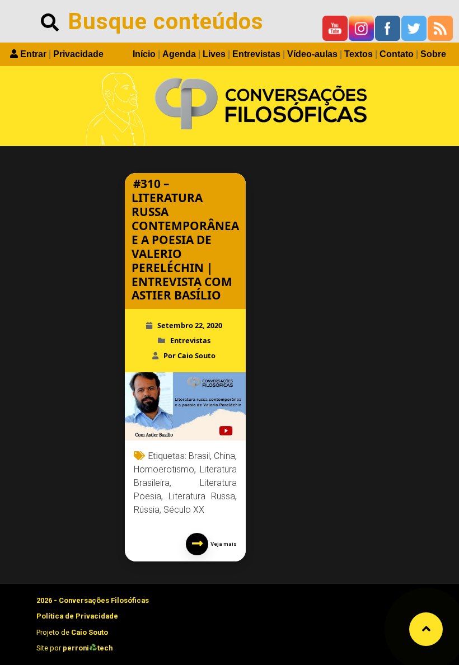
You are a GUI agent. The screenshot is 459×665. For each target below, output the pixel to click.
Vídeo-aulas (312, 54)
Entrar (33, 54)
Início (144, 54)
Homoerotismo (164, 469)
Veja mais (222, 544)
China (224, 456)
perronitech (88, 648)
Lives (214, 54)
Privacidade (78, 54)
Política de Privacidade (77, 616)
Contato (397, 54)
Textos (358, 54)
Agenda (179, 54)
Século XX (183, 509)
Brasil (199, 456)
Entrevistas (256, 54)
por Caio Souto (189, 355)
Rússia (147, 509)
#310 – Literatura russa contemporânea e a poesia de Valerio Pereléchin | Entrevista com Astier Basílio (185, 239)
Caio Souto (89, 632)
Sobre (433, 54)
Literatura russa (201, 496)
